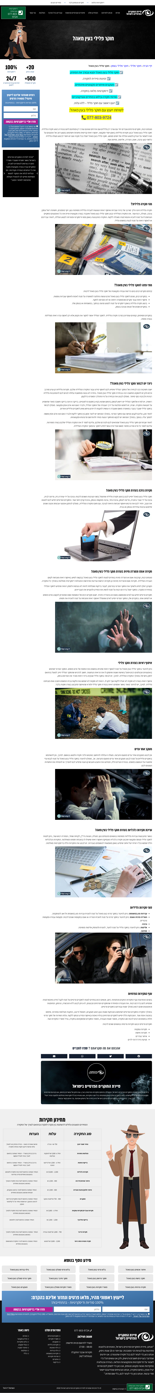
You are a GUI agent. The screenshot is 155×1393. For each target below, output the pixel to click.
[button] (139, 1056)
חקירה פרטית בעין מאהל (135, 1287)
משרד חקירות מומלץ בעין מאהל (58, 1287)
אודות (118, 12)
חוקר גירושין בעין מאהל (96, 1278)
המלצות (42, 12)
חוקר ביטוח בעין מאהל (135, 1278)
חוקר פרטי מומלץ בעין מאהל (19, 1278)
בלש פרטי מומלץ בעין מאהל (58, 1269)
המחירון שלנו (93, 12)
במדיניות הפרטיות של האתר (21, 136)
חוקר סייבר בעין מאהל (58, 1278)
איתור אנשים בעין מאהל (136, 1269)
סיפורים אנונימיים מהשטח (75, 12)
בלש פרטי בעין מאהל (97, 1269)
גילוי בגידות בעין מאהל (19, 1269)
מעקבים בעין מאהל (19, 1287)
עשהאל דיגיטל (9, 1388)
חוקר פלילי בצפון (119, 66)
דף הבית (147, 66)
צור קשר (33, 12)
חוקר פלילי (135, 66)
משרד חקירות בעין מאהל (97, 1287)
